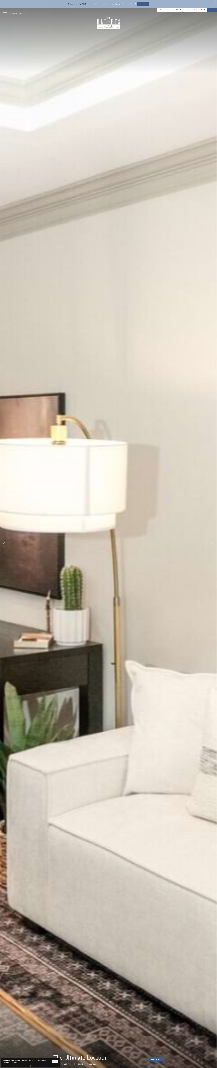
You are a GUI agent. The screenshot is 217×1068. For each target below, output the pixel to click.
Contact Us (45, 1066)
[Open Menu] (5, 13)
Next (211, 544)
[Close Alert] (215, 2)
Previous (4, 544)
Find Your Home (16, 13)
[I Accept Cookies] (59, 1059)
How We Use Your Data (15, 1066)
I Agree (54, 1061)
